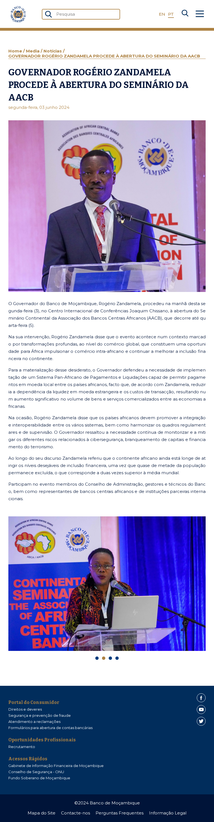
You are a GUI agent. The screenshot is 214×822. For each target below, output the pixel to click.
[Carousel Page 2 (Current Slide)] (103, 658)
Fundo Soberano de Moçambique (39, 778)
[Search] (185, 14)
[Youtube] (201, 709)
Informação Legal (167, 813)
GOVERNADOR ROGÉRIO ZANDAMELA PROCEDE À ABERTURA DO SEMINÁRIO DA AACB (104, 56)
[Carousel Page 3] (110, 658)
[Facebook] (201, 697)
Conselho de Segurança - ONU (36, 772)
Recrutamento (21, 746)
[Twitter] (201, 721)
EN (162, 14)
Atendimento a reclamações (34, 721)
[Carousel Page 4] (117, 658)
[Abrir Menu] (200, 14)
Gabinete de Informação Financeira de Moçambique (56, 765)
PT (171, 14)
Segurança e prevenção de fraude (39, 715)
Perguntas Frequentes (120, 813)
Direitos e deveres (25, 709)
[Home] (18, 14)
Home (15, 51)
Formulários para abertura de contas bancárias (50, 727)
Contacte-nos (75, 813)
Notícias (53, 51)
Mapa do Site (41, 813)
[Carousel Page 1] (97, 658)
